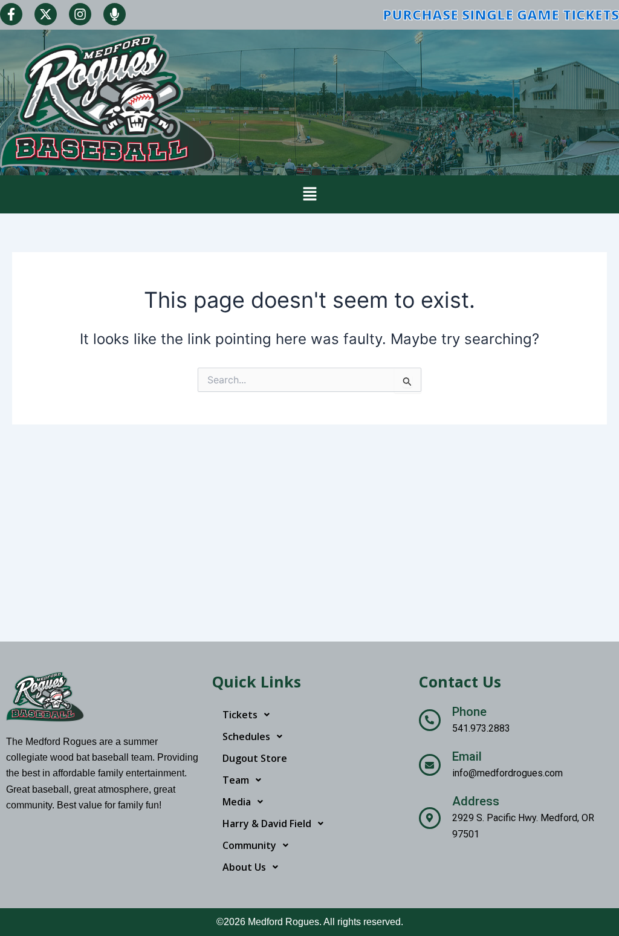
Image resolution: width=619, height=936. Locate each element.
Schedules (246, 736)
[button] (309, 194)
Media (236, 801)
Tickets (240, 714)
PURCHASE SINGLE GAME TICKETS (501, 14)
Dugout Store (254, 758)
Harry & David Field (266, 823)
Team (235, 780)
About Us (244, 867)
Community (249, 845)
